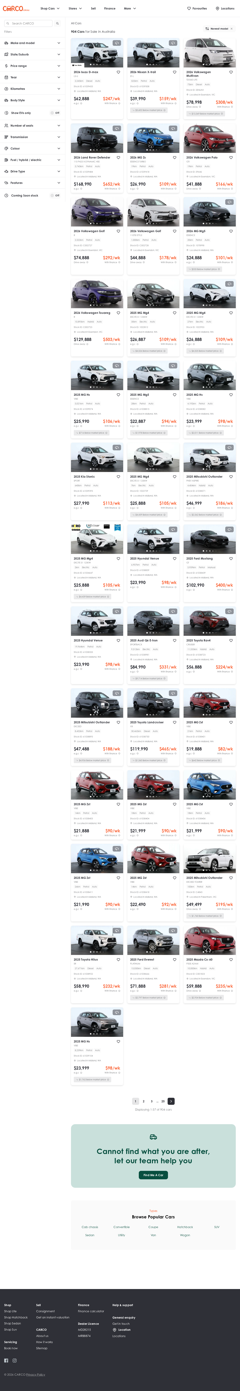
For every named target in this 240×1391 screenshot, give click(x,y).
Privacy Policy (35, 1374)
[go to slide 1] (91, 64)
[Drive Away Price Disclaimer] (200, 106)
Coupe (153, 1227)
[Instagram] (14, 1360)
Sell (93, 8)
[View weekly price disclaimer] (119, 103)
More (127, 8)
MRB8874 (84, 1336)
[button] (57, 23)
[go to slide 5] (103, 64)
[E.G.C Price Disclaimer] (81, 103)
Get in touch (121, 1323)
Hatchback (185, 1227)
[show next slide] (118, 55)
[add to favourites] (118, 72)
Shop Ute (10, 1311)
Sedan (89, 1235)
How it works (44, 1342)
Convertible (121, 1227)
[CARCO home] (16, 8)
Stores (73, 8)
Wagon (185, 1235)
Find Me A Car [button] (153, 1175)
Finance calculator (91, 1311)
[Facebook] (6, 1360)
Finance (110, 8)
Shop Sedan (12, 1323)
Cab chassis (90, 1227)
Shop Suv (10, 1329)
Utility (121, 1235)
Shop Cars (48, 8)
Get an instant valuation (53, 1317)
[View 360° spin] (117, 43)
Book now (11, 1348)
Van (153, 1235)
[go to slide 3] (97, 64)
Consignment (45, 1311)
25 (163, 1101)
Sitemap (42, 1348)
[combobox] (28, 23)
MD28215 (84, 1329)
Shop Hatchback (16, 1317)
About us (42, 1336)
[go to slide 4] (100, 64)
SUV (217, 1227)
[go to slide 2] (94, 64)
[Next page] (171, 1101)
